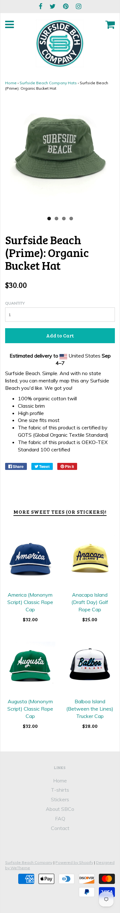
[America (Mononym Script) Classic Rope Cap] (30, 560)
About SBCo (60, 809)
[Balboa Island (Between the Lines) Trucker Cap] (90, 667)
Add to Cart (60, 335)
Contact (60, 828)
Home (11, 82)
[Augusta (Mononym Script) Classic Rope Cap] (30, 667)
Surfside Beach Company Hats (48, 82)
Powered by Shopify (74, 862)
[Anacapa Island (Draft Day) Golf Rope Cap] (90, 560)
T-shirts (60, 790)
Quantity (15, 303)
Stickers (60, 799)
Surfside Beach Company (28, 862)
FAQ (60, 818)
